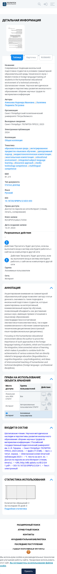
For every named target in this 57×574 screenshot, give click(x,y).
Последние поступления (29, 544)
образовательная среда (16, 148)
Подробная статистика (16, 509)
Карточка (31, 57)
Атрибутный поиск (28, 530)
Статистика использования (25, 479)
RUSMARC (46, 57)
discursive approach (24, 163)
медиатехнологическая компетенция (32, 154)
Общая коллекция (14, 140)
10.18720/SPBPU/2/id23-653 (18, 201)
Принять (28, 571)
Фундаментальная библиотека (28, 539)
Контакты (28, 534)
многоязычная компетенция (20, 157)
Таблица (17, 57)
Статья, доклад (12, 185)
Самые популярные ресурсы (28, 549)
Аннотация (12, 287)
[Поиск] (39, 4)
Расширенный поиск (28, 525)
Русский (9, 193)
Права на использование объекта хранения (23, 379)
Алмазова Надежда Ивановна (19, 102)
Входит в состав (16, 427)
